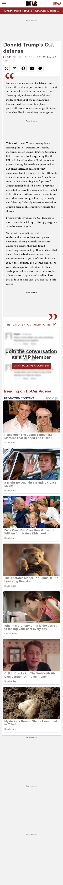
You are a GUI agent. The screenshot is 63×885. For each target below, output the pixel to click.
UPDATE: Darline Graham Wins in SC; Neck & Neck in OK (48, 11)
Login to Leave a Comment (31, 365)
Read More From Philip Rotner (30, 324)
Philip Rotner (19, 57)
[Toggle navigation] (4, 4)
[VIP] (57, 4)
